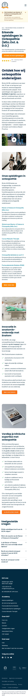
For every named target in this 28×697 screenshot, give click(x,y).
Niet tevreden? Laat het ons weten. (12, 648)
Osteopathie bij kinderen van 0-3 (12, 255)
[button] (14, 140)
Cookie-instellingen (13, 687)
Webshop (5, 645)
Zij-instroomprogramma (9, 603)
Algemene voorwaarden (15, 678)
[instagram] (5, 657)
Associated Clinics (7, 631)
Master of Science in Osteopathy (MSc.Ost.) (13, 209)
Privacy (20, 684)
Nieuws (4, 623)
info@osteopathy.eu (8, 588)
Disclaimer (5, 678)
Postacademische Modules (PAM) (13, 265)
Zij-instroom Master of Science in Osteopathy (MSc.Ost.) (13, 225)
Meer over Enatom (9, 392)
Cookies (4, 687)
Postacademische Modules (10, 606)
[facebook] (2, 657)
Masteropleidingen (7, 600)
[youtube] (11, 657)
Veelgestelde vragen (8, 628)
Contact (4, 626)
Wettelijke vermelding (8, 681)
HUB (3, 643)
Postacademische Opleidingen (11, 609)
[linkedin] (8, 657)
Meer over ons (9, 285)
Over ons (4, 620)
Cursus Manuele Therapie (10, 239)
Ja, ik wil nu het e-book (11, 512)
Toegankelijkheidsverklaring (9, 684)
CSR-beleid (5, 634)
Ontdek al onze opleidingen (14, 56)
